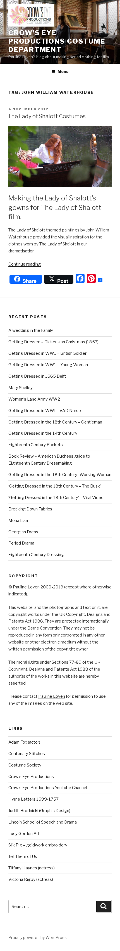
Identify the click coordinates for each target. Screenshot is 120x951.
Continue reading (24, 264)
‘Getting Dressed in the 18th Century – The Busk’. (55, 486)
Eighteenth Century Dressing (36, 554)
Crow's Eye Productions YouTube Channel (47, 787)
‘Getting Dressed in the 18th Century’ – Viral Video (56, 497)
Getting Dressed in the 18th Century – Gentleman (55, 422)
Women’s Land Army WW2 (34, 399)
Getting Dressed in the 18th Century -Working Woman (59, 474)
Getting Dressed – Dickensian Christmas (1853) (53, 341)
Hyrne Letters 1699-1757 (33, 799)
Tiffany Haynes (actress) (31, 867)
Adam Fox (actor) (24, 742)
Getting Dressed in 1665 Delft (37, 376)
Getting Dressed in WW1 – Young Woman (48, 364)
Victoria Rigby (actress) (30, 879)
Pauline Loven (51, 696)
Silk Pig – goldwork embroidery (37, 845)
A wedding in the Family (30, 330)
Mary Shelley (20, 387)
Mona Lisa (18, 520)
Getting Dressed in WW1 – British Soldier (47, 353)
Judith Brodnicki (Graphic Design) (39, 810)
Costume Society (24, 765)
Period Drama (21, 543)
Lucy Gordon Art (24, 833)
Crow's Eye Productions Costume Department (56, 41)
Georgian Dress (23, 531)
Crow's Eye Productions (31, 776)
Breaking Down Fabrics (30, 509)
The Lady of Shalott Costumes (47, 116)
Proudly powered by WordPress (37, 937)
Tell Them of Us (22, 856)
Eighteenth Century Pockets (35, 444)
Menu (63, 71)
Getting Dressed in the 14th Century (42, 433)
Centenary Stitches (26, 753)
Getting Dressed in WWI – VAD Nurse (44, 410)
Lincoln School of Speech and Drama (42, 822)
